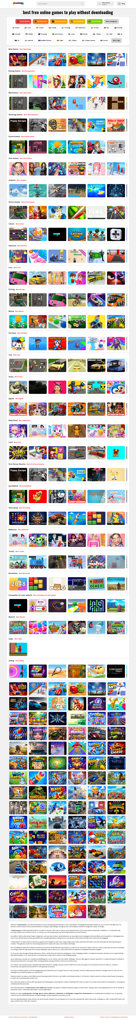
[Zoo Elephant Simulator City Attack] (18, 748)
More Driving (20, 289)
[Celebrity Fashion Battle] (77, 81)
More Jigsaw (19, 398)
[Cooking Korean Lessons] (77, 169)
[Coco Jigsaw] (38, 409)
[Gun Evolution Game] (116, 718)
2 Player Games (90, 40)
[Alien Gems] (96, 627)
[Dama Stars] (18, 59)
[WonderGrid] (96, 409)
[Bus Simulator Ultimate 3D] (116, 365)
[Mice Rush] (116, 322)
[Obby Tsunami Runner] (18, 837)
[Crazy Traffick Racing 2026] (57, 562)
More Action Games (28, 202)
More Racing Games (28, 71)
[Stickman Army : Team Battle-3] (96, 234)
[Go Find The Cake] (77, 778)
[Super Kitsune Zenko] (116, 125)
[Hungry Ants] (116, 59)
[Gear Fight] (18, 763)
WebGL (31, 34)
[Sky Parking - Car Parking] (38, 278)
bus (108, 28)
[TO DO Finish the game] (38, 147)
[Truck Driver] (77, 562)
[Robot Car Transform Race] (57, 59)
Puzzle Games (96, 21)
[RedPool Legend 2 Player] (18, 649)
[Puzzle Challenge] (57, 212)
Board (17, 28)
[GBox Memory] (18, 234)
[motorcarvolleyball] (77, 718)
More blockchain (24, 573)
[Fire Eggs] (96, 671)
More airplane (21, 180)
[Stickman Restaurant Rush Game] (97, 837)
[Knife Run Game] (57, 778)
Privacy (107, 1017)
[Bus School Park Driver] (77, 453)
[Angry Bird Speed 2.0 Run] (116, 278)
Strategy (67, 28)
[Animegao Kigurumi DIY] (18, 431)
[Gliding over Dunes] (57, 671)
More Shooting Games (31, 114)
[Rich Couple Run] (96, 256)
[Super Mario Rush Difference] (38, 496)
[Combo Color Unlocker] (57, 322)
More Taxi (16, 355)
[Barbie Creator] (96, 540)
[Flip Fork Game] (18, 733)
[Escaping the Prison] (116, 147)
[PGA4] (38, 103)
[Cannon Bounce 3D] (96, 125)
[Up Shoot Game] (96, 59)
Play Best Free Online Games (18, 3)
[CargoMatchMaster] (77, 733)
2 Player (74, 40)
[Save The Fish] (38, 234)
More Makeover (23, 529)
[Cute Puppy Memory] (116, 453)
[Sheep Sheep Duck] (18, 256)
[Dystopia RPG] (116, 584)
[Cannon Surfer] (57, 256)
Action (105, 40)
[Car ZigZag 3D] (96, 300)
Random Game (69, 1017)
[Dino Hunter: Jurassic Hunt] (77, 704)
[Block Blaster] (38, 837)
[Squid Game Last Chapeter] (57, 387)
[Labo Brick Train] (38, 562)
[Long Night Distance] (116, 671)
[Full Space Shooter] (57, 718)
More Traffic (20, 551)
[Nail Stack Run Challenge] (57, 169)
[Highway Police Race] (18, 81)
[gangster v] (18, 807)
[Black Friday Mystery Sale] (38, 169)
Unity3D (17, 34)
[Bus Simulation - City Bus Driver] (96, 453)
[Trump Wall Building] (97, 793)
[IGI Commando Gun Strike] (18, 387)
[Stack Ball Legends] (116, 606)
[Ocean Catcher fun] (77, 234)
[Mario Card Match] (38, 453)
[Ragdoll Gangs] (77, 387)
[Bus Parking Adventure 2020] (116, 300)
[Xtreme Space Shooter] (96, 474)
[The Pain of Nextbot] (38, 387)
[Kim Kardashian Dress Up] (77, 540)
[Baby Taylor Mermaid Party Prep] (96, 431)
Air (18, 40)
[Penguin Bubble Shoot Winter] (116, 387)
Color (73, 34)
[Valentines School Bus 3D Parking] (18, 278)
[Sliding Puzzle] (38, 671)
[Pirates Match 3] (77, 627)
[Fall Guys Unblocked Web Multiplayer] (77, 343)
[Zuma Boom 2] (57, 763)
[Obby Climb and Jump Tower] (97, 822)
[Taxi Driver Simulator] (57, 365)
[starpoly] (18, 453)
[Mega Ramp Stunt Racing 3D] (97, 733)
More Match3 (20, 617)
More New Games (25, 49)
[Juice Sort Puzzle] (38, 718)
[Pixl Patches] (96, 212)
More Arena (19, 377)
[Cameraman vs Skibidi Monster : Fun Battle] (38, 322)
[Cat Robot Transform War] (57, 103)
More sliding (20, 660)
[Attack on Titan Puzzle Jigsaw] (116, 409)
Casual (41, 28)
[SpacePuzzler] (18, 518)
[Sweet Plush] (116, 496)
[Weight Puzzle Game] (38, 748)
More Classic (20, 224)
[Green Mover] (77, 256)
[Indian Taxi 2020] (96, 365)
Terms (102, 1017)
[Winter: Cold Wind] (77, 822)
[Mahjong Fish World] (77, 147)
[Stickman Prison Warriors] (57, 496)
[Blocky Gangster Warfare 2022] (77, 125)
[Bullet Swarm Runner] (77, 748)
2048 (110, 34)
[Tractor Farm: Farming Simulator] (116, 793)
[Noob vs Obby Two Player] (96, 387)
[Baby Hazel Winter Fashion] (116, 431)
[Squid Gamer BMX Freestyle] (77, 300)
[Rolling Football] (18, 793)
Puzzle (85, 34)
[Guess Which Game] (38, 733)
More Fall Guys (22, 333)
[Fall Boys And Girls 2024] (116, 343)
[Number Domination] (96, 584)
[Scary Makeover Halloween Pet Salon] (38, 540)
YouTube (23, 1017)
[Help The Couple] (77, 278)
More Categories (111, 21)
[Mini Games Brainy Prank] (57, 704)
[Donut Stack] (38, 256)
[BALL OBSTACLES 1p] (116, 256)
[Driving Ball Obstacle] (18, 671)
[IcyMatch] (97, 718)
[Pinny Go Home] (97, 704)
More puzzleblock (25, 486)
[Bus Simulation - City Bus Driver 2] (96, 278)
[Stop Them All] (96, 81)
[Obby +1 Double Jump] (116, 704)
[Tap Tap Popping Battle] (116, 234)
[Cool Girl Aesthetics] (18, 169)
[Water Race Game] (77, 793)
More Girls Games (26, 158)
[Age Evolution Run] (38, 59)
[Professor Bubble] (116, 474)
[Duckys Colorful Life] (116, 822)
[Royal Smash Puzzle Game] (38, 778)
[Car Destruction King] (57, 822)
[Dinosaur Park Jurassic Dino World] (38, 793)
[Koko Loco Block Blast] (96, 518)
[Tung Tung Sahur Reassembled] (77, 671)
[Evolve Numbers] (18, 584)
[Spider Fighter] (116, 518)
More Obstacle (22, 246)
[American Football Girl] (96, 147)
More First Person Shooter (35, 464)
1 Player (98, 34)
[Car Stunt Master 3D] (57, 807)
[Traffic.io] (96, 562)
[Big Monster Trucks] (77, 409)
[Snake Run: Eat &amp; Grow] (57, 748)
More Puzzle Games (27, 136)
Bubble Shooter (46, 40)
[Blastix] (57, 793)
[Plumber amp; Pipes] (96, 496)
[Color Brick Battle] (116, 763)
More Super (18, 639)
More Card (17, 442)
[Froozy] (18, 718)
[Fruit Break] (77, 212)
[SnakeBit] (57, 234)
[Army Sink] (96, 343)
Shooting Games (60, 21)
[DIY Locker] (38, 81)
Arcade (96, 28)
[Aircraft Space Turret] (57, 191)
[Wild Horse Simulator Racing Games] (116, 778)
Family (54, 28)
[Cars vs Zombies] (57, 518)
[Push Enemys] (77, 606)
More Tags (116, 40)
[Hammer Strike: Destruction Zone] (38, 518)
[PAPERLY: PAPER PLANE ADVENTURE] (96, 191)
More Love (17, 267)
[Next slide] (127, 59)
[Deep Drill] (18, 704)
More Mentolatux (25, 93)
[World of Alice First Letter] (38, 606)
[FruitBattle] (18, 778)
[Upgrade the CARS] (97, 807)
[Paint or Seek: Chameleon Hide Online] (57, 837)
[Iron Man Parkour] (38, 212)
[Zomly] (116, 733)
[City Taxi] (77, 365)
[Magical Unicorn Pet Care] (57, 431)
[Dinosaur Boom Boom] (38, 807)
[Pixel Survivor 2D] (77, 103)
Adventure (82, 28)
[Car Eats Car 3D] (77, 59)
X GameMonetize (33, 1017)
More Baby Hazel (24, 420)
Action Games (24, 21)
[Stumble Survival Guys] (18, 343)
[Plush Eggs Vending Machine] (57, 343)
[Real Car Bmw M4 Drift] (38, 704)
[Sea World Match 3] (18, 627)
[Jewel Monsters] (116, 627)
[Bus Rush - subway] (116, 212)
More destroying (24, 508)
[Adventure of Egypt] (57, 125)
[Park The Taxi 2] (18, 365)
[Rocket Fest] (77, 518)
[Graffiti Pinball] (116, 81)
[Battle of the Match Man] (96, 322)
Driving (119, 28)
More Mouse (19, 311)
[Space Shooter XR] (116, 191)
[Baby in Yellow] (77, 431)
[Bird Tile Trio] (38, 763)
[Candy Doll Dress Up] (96, 169)
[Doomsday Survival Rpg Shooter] (38, 125)
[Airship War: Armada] (38, 191)
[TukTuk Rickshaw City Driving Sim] (18, 212)
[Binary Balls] (18, 822)
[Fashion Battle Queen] (116, 169)
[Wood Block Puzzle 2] (116, 103)
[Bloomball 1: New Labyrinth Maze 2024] (77, 322)
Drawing (44, 34)
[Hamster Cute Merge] (57, 584)
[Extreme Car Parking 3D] (57, 733)
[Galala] (116, 807)
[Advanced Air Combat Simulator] (77, 191)
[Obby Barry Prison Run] (77, 584)
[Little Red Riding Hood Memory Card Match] (57, 453)
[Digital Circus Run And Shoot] (96, 103)
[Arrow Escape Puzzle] (96, 606)
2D (121, 34)
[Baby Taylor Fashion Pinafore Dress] (38, 431)
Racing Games (42, 21)
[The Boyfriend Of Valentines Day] (57, 540)
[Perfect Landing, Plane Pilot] (38, 822)
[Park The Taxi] (38, 365)
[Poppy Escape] (18, 125)
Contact (10, 1017)
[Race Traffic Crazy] (116, 562)
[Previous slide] (8, 59)
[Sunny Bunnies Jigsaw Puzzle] (18, 409)
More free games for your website (44, 595)
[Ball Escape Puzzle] (57, 606)
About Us (17, 1017)
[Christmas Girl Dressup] (57, 81)
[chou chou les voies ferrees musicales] (18, 562)
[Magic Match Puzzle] (57, 627)
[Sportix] (77, 763)
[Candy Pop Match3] (38, 627)
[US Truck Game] (77, 807)
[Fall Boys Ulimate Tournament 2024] (38, 343)
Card (29, 28)
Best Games (59, 34)
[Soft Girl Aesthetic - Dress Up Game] (57, 278)
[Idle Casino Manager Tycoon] (57, 147)
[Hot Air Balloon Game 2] (18, 191)
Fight (61, 40)
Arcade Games (79, 21)
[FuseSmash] (116, 748)
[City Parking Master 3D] (97, 778)
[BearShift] (97, 748)
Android (30, 40)
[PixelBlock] (77, 837)
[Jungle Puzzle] (18, 147)
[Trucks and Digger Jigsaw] (57, 409)
